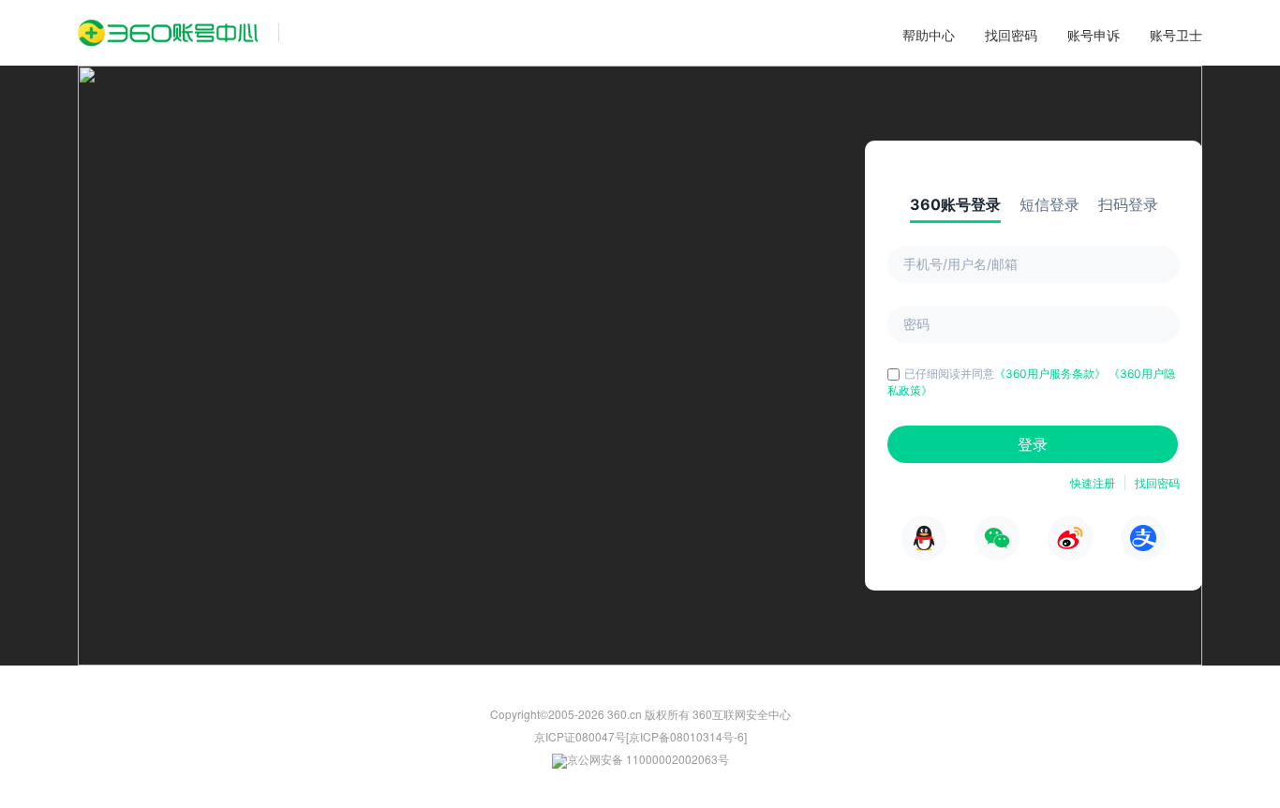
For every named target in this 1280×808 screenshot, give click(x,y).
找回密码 (1011, 34)
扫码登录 (1128, 204)
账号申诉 (1093, 34)
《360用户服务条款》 (1051, 374)
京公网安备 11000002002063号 (648, 759)
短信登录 (1049, 204)
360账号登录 (955, 204)
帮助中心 (928, 34)
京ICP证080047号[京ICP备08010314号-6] (640, 736)
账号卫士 (1176, 34)
